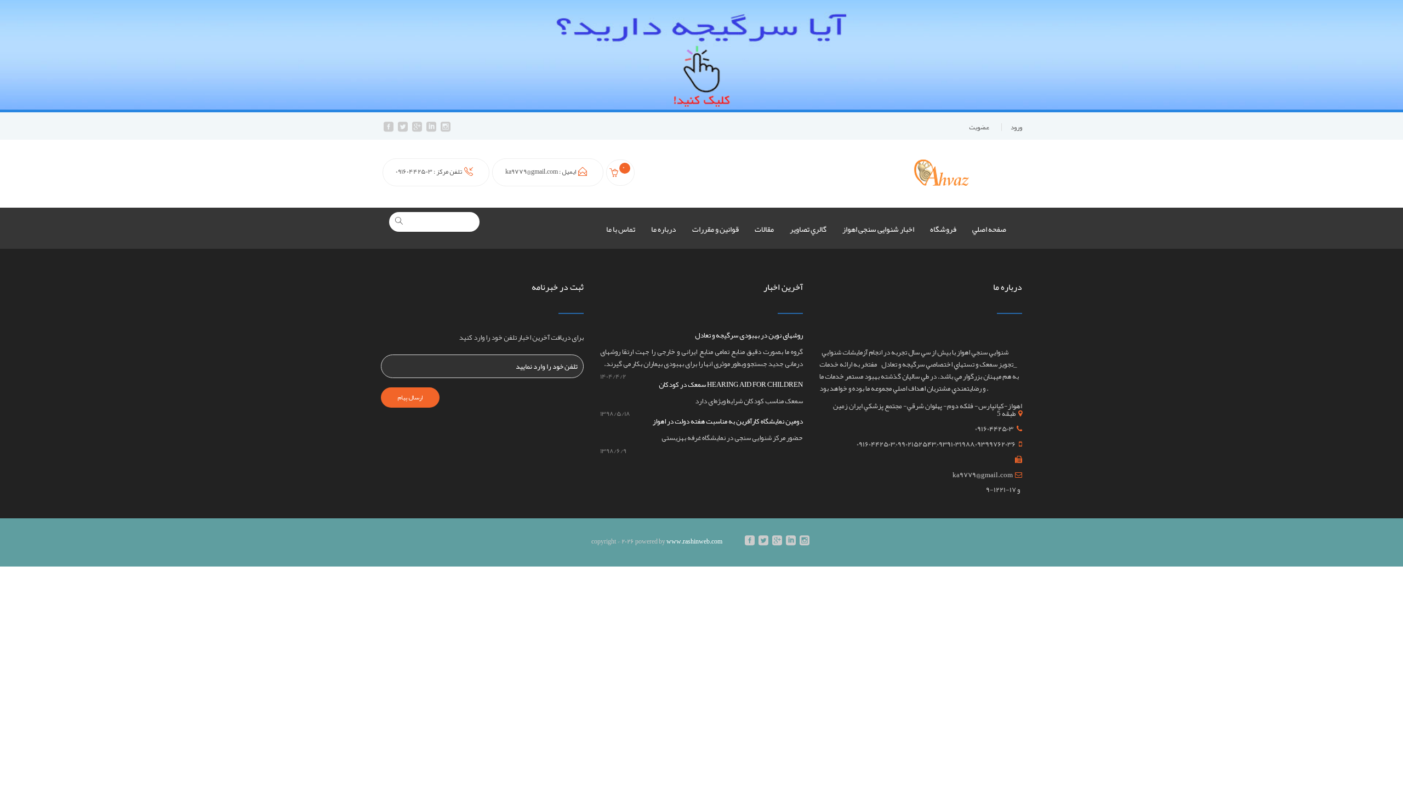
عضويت (979, 127)
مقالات (764, 229)
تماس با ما (620, 229)
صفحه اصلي (989, 229)
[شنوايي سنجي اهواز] (941, 172)
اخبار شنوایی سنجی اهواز (878, 229)
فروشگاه (943, 229)
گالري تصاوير (808, 229)
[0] (615, 174)
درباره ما (663, 229)
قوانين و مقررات (715, 229)
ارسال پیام (410, 397)
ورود (1016, 127)
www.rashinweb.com (694, 541)
